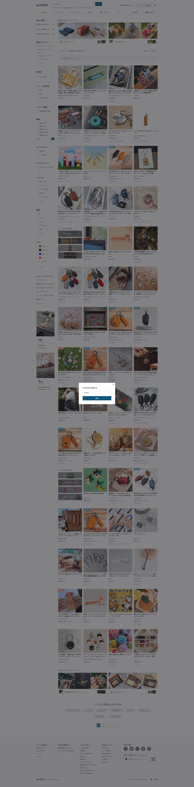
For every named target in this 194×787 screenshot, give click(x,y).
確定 (97, 398)
